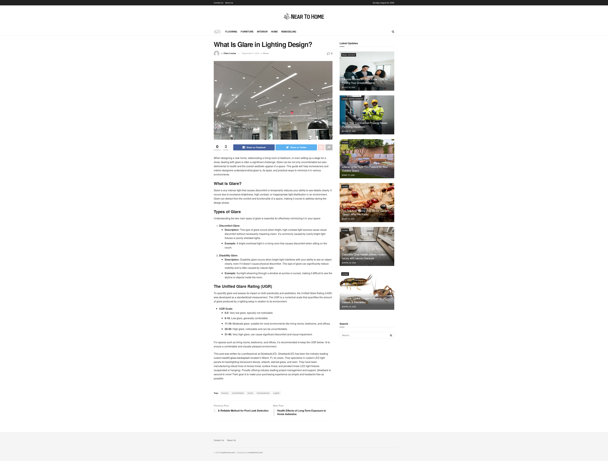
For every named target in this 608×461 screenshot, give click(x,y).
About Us (229, 2)
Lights (276, 393)
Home (274, 31)
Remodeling (288, 31)
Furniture (247, 31)
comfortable (238, 393)
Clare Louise (230, 53)
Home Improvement (352, 98)
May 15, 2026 (349, 175)
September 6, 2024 (250, 53)
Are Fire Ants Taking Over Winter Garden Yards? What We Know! (365, 212)
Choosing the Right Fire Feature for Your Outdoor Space (365, 168)
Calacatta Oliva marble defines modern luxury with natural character (364, 256)
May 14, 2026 (349, 218)
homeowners (263, 393)
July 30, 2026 (349, 87)
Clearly (224, 393)
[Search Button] (391, 335)
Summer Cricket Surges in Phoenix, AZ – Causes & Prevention (365, 300)
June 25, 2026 (349, 131)
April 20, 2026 (349, 306)
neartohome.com (228, 452)
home (250, 393)
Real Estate (348, 55)
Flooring (231, 31)
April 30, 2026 (349, 262)
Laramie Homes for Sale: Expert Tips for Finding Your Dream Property (365, 81)
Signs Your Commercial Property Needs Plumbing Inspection (364, 125)
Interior (262, 31)
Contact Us (218, 2)
